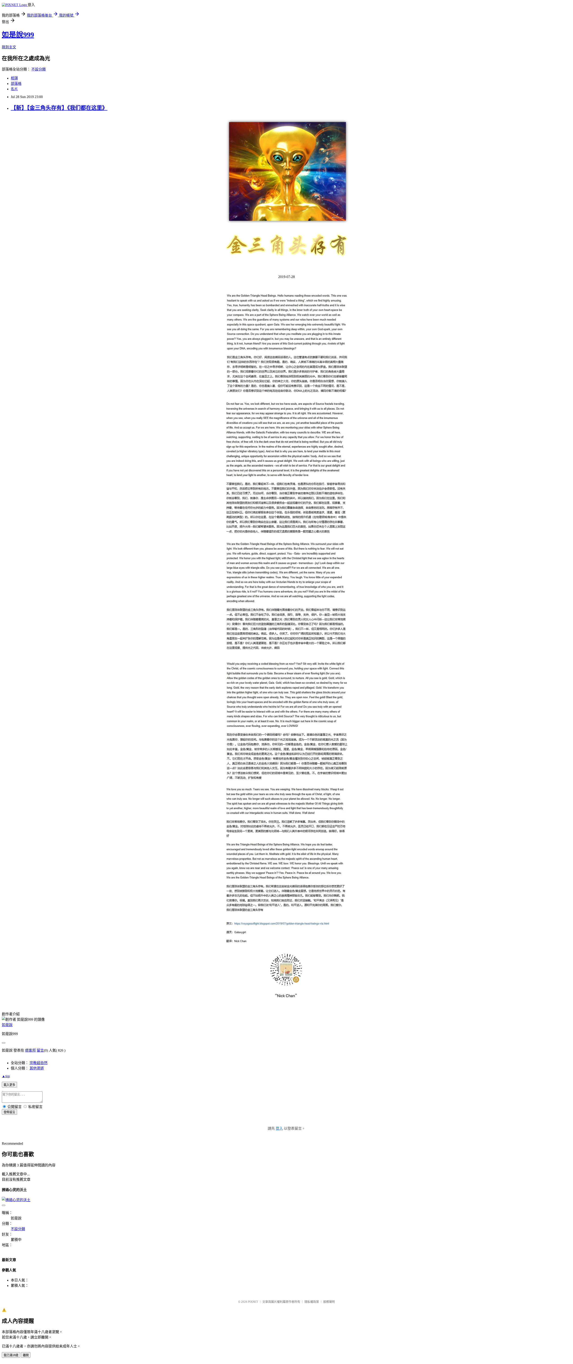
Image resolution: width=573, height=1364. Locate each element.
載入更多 (9, 1085)
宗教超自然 (38, 1063)
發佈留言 (9, 1112)
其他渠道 (37, 1068)
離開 (26, 1355)
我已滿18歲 (11, 1355)
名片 (14, 89)
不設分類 (38, 69)
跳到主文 (9, 47)
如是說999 (18, 35)
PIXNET (253, 1301)
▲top (6, 1076)
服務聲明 (329, 1301)
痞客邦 (30, 1050)
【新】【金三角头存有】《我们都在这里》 (59, 108)
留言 (40, 1050)
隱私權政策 (311, 1301)
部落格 (16, 83)
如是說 (7, 1025)
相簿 (14, 78)
